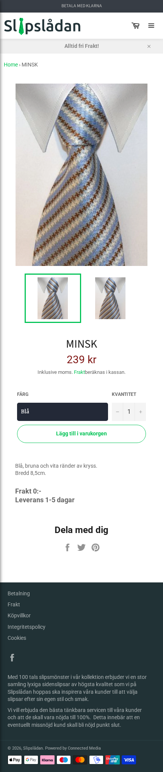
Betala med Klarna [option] (81, 6)
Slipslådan (33, 748)
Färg (22, 394)
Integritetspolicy (26, 627)
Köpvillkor (19, 615)
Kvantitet (124, 394)
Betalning (19, 593)
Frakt (79, 372)
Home (11, 65)
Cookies (17, 638)
